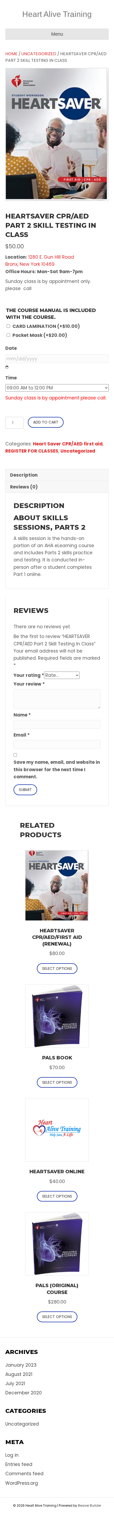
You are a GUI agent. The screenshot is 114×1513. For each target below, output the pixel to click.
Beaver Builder (89, 1505)
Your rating (29, 675)
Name (22, 715)
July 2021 (15, 1383)
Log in (12, 1455)
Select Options (57, 968)
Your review (29, 684)
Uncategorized (38, 54)
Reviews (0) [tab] (24, 487)
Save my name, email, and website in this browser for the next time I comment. (57, 769)
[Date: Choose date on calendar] (7, 367)
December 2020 (23, 1393)
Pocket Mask (39, 335)
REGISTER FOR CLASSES (31, 451)
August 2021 (18, 1374)
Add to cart (45, 422)
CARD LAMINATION (46, 326)
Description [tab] (24, 475)
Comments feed (24, 1473)
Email (22, 735)
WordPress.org (21, 1483)
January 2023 (21, 1365)
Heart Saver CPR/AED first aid (68, 444)
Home (11, 54)
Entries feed (18, 1464)
